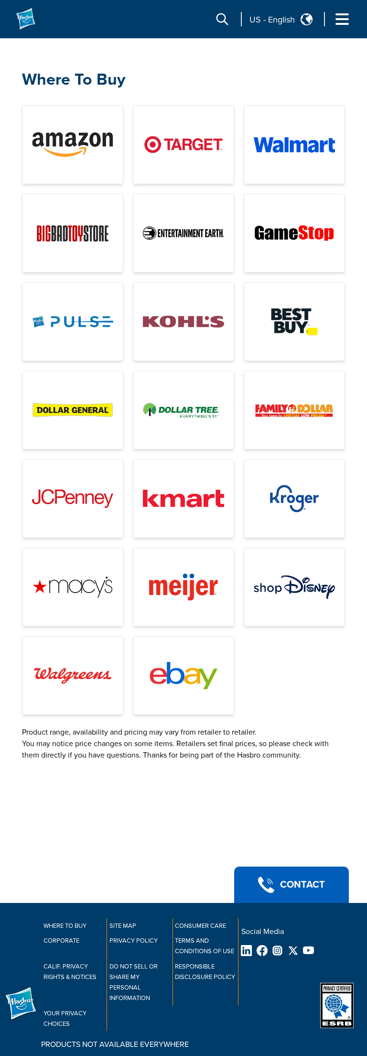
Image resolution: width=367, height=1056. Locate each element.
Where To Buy (73, 79)
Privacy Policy (133, 941)
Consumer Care (200, 926)
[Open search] (222, 19)
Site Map (122, 926)
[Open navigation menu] (342, 19)
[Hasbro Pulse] (72, 321)
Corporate (61, 941)
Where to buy (64, 926)
